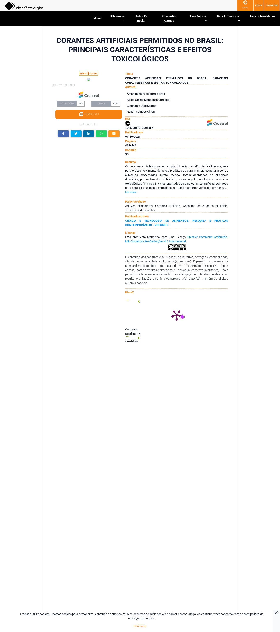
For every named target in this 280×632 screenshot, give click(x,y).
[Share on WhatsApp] (101, 133)
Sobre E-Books (141, 18)
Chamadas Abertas (169, 18)
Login (258, 5)
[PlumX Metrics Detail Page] (176, 315)
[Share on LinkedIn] (88, 133)
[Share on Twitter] (76, 133)
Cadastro (272, 5)
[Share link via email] (114, 133)
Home (97, 18)
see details (132, 341)
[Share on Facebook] (63, 133)
